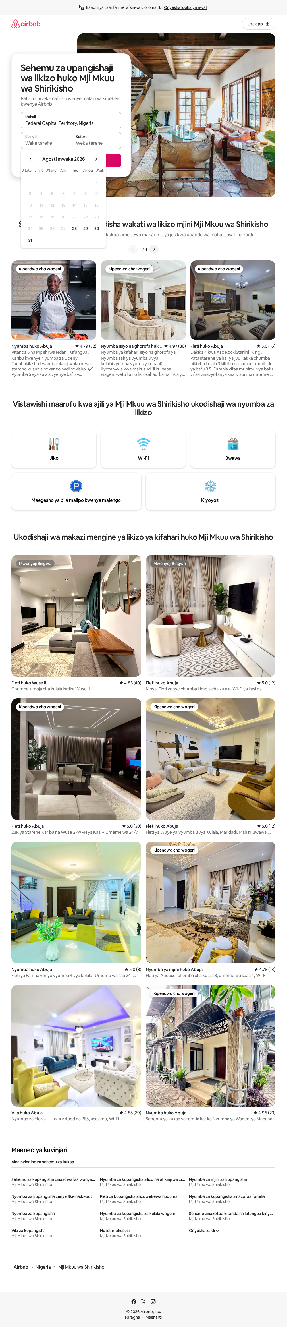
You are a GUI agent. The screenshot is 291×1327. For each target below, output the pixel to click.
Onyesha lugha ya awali (185, 7)
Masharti (154, 1317)
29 (85, 228)
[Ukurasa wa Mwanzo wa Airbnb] (25, 24)
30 (96, 228)
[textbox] (45, 143)
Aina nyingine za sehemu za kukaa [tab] (42, 1161)
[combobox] (71, 123)
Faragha (132, 1317)
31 (30, 240)
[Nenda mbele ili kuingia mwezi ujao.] (96, 159)
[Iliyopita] (133, 249)
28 (74, 228)
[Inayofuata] (154, 249)
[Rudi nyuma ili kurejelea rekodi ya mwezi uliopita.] (30, 159)
